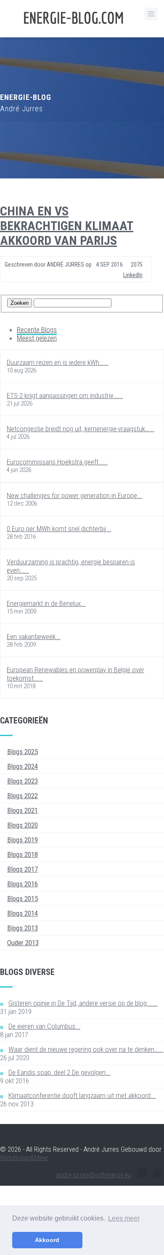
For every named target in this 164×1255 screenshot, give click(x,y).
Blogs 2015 (22, 898)
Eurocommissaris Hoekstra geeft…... (57, 462)
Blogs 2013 (22, 928)
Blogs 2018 (22, 854)
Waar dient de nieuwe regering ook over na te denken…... (86, 1049)
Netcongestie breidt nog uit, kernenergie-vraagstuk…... (80, 428)
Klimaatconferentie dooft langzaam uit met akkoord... (82, 1095)
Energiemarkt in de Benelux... (46, 603)
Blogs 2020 (22, 825)
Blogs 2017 (22, 869)
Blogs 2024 (22, 766)
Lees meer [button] (124, 1218)
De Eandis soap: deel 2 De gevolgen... (59, 1072)
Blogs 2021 (22, 810)
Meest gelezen (37, 338)
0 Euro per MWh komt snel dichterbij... (59, 528)
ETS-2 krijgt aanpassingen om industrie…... (65, 395)
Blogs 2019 (22, 840)
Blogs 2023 (22, 781)
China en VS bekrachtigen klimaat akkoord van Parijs (66, 226)
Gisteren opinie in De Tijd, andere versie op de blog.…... (83, 1003)
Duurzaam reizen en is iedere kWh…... (57, 362)
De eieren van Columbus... (44, 1026)
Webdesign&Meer (24, 1157)
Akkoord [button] (47, 1240)
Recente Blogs (37, 329)
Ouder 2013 (23, 942)
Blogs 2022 (22, 795)
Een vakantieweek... (34, 636)
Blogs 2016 (22, 884)
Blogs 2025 (22, 751)
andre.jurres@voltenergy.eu (93, 1175)
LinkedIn (133, 275)
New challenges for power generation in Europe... (74, 495)
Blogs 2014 (22, 913)
